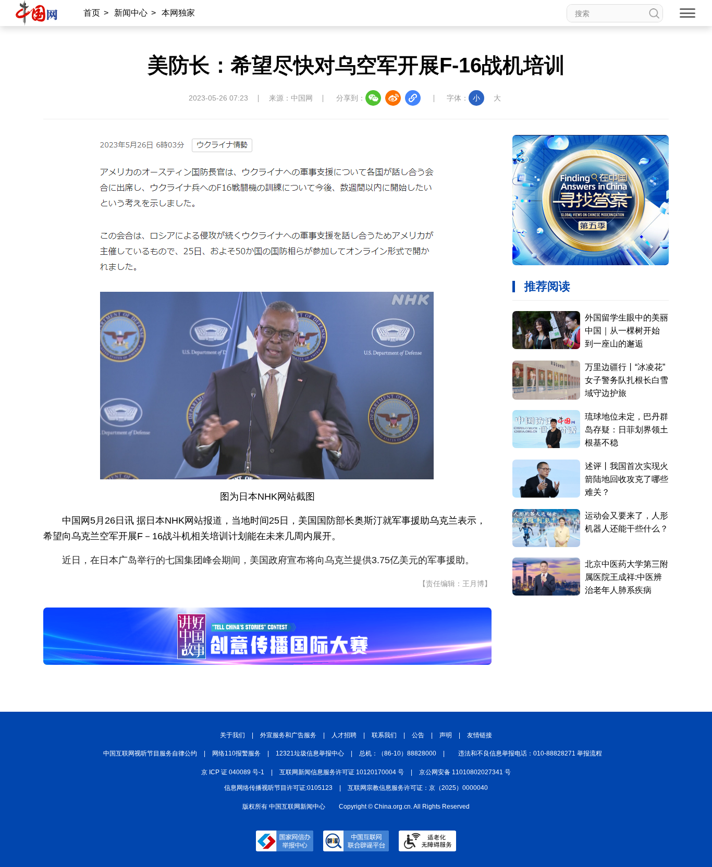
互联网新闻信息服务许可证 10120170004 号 (341, 772)
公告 (418, 735)
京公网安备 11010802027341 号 (465, 772)
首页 (91, 12)
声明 (445, 735)
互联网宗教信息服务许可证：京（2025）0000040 (418, 787)
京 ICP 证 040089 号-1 (232, 772)
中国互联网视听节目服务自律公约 (150, 753)
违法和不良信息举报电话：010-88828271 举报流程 (530, 753)
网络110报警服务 (236, 753)
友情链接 (479, 735)
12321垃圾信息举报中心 (310, 753)
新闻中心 (131, 12)
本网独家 (178, 12)
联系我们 (384, 735)
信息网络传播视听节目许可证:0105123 (278, 787)
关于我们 (232, 735)
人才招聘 (344, 735)
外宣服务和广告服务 (288, 735)
